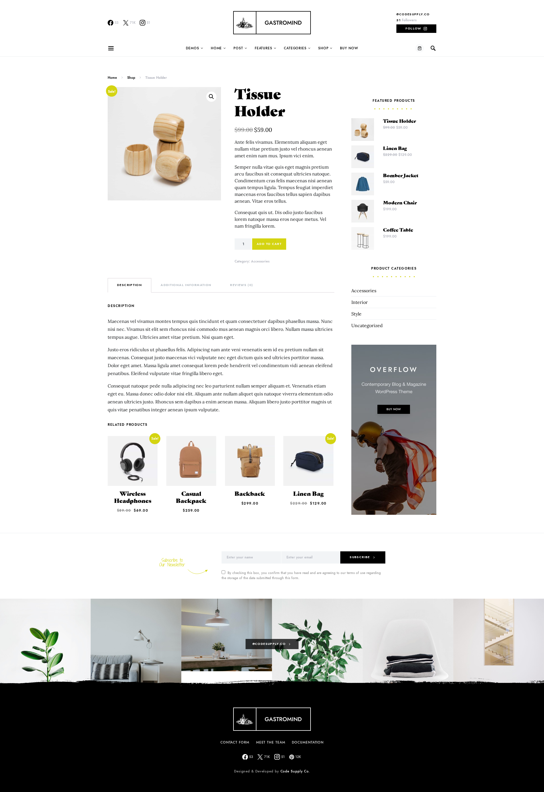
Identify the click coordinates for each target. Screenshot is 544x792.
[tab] (129, 285)
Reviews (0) (241, 285)
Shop (323, 48)
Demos (192, 48)
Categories (295, 48)
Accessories (260, 261)
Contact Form (234, 742)
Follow (413, 28)
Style (356, 314)
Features (263, 48)
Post (238, 48)
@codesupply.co (413, 14)
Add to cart (269, 244)
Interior (359, 302)
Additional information (186, 285)
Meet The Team (270, 742)
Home (216, 48)
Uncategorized (367, 325)
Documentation (308, 742)
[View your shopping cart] (419, 48)
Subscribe (360, 557)
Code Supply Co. (295, 771)
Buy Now (349, 48)
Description (129, 285)
